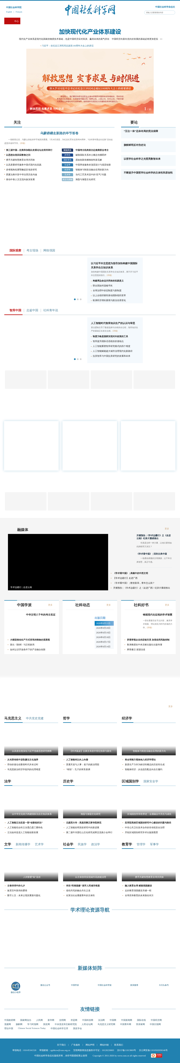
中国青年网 (125, 1024)
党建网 (7, 1024)
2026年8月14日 (103, 646)
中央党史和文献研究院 (66, 1024)
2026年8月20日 (103, 628)
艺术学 (67, 175)
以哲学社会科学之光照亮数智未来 (142, 158)
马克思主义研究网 (106, 1024)
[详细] (22, 143)
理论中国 (8, 1028)
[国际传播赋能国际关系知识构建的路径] (44, 362)
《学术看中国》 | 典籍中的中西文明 (130, 573)
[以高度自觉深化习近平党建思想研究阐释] (31, 754)
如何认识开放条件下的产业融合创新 (27, 649)
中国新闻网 (126, 1020)
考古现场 (114, 21)
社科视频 (46, 21)
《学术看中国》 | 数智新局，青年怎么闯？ (134, 583)
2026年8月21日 (103, 623)
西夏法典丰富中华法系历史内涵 (21, 174)
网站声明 (90, 1045)
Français (19, 12)
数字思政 (80, 21)
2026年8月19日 (103, 632)
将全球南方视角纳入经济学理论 (140, 759)
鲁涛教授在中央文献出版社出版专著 (144, 644)
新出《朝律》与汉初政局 (22, 644)
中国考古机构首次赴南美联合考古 (92, 150)
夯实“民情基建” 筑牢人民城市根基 (83, 885)
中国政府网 (9, 1020)
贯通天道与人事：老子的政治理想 (82, 764)
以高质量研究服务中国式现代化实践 (23, 165)
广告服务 (75, 1045)
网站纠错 (104, 1045)
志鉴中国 (32, 310)
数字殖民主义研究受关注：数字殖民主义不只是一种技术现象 (147, 454)
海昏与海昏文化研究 (85, 179)
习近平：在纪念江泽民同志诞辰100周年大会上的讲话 (68, 45)
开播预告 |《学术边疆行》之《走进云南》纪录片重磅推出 (154, 537)
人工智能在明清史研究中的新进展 (82, 827)
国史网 (46, 1024)
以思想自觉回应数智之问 (18, 155)
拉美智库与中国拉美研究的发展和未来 (111, 356)
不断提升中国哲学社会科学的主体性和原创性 (148, 172)
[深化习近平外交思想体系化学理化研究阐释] (44, 302)
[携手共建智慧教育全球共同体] (149, 880)
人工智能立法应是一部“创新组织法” (25, 822)
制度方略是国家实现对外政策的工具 (110, 336)
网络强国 (49, 250)
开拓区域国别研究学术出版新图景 (141, 832)
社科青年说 (50, 310)
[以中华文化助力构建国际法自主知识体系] (31, 817)
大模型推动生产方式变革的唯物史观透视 (30, 640)
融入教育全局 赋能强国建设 (138, 885)
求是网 (74, 1020)
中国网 (113, 1020)
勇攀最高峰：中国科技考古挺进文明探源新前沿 (147, 440)
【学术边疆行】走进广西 (125, 578)
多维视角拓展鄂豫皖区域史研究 (21, 169)
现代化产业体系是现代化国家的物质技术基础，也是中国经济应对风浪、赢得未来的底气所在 (64, 39)
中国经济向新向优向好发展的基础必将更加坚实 (135, 39)
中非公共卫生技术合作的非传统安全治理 (145, 827)
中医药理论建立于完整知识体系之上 (143, 434)
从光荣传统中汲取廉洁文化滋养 (22, 759)
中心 (16, 21)
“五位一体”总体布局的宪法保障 (141, 131)
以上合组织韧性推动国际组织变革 (109, 295)
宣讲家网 (140, 1024)
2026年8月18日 (103, 637)
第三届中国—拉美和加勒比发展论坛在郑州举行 (29, 150)
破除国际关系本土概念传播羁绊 (91, 155)
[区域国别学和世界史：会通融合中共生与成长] (149, 817)
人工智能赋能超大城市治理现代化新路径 (112, 351)
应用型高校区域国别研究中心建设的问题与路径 (148, 822)
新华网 (51, 1020)
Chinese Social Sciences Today (32, 1028)
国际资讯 (67, 160)
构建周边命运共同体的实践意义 (108, 280)
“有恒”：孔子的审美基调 (78, 769)
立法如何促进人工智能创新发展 (22, 832)
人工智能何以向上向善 (77, 759)
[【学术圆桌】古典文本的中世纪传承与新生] (90, 754)
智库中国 (130, 21)
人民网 (39, 1020)
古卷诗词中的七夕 (16, 885)
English (9, 12)
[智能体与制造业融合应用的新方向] (149, 754)
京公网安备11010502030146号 (153, 1050)
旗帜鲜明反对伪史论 (135, 145)
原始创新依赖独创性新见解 (89, 160)
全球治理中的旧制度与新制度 (107, 290)
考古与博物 (67, 179)
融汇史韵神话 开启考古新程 (139, 448)
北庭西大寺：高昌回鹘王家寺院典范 (83, 822)
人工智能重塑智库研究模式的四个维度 (111, 346)
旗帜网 (19, 1024)
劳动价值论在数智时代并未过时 (22, 764)
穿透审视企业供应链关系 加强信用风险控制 (148, 640)
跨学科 (67, 155)
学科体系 (164, 21)
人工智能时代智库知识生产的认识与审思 (113, 323)
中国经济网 (156, 1020)
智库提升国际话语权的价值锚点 (108, 341)
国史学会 (77, 1028)
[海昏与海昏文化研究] (90, 817)
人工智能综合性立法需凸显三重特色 (25, 827)
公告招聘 (147, 21)
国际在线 (141, 1020)
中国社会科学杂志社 (165, 7)
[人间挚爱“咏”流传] (31, 880)
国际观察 (97, 21)
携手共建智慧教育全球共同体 (20, 160)
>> (161, 39)
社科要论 (29, 21)
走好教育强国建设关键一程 (138, 890)
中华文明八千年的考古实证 (40, 614)
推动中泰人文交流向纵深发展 (20, 179)
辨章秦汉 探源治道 (136, 649)
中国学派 (63, 21)
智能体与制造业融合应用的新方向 (92, 169)
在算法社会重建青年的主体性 (80, 895)
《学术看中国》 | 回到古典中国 (152, 554)
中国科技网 (87, 1020)
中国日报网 (155, 1024)
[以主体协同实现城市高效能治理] (90, 880)
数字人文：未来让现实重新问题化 (23, 895)
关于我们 (61, 1045)
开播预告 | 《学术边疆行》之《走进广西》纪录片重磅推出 (141, 588)
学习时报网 (32, 1024)
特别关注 (67, 150)
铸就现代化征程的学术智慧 (157, 614)
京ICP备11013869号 (126, 1050)
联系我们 (118, 1045)
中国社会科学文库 (59, 1028)
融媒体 (22, 530)
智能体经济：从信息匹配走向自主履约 (143, 769)
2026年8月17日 (103, 642)
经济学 (67, 170)
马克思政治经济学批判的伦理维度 (23, 769)
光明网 (62, 1020)
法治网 (101, 1020)
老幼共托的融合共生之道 (78, 890)
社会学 (67, 165)
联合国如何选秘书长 (103, 285)
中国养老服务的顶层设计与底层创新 (93, 165)
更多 (166, 460)
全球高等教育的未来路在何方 (139, 895)
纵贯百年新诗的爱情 (17, 890)
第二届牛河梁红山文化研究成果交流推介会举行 (89, 832)
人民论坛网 (87, 1024)
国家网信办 (25, 1020)
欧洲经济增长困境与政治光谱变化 (109, 300)
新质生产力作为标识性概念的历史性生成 (145, 764)
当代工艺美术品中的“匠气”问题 (91, 174)
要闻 (34, 45)
